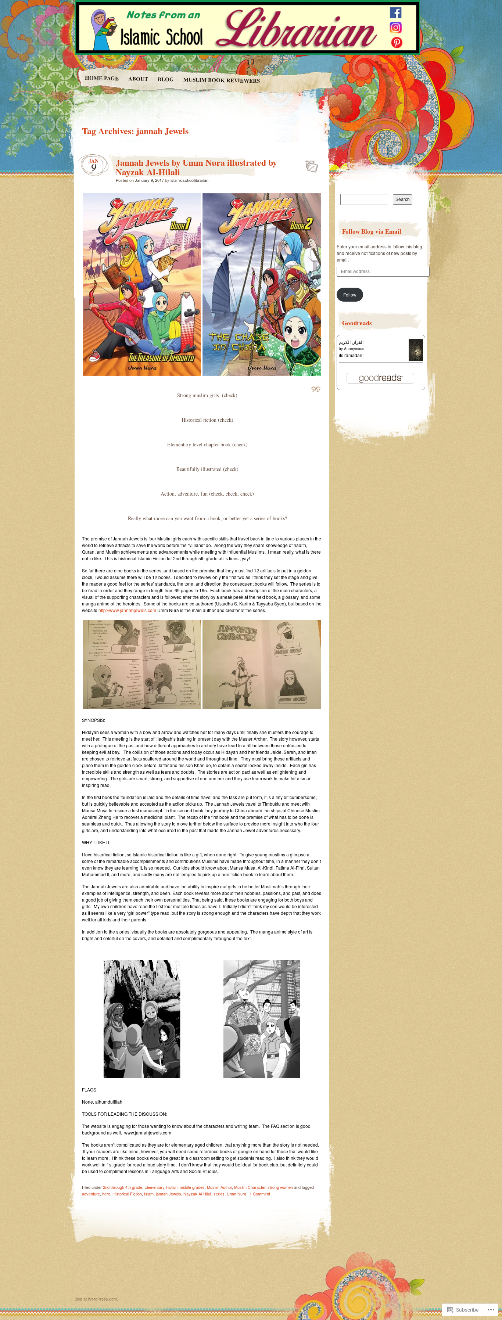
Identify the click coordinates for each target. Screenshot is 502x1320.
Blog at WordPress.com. (96, 1299)
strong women (280, 1187)
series (219, 1194)
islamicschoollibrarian (189, 180)
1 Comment (260, 1194)
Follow (349, 294)
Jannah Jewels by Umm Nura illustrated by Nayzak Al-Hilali (196, 167)
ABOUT (138, 78)
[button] (142, 285)
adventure (91, 1194)
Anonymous (354, 348)
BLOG (165, 79)
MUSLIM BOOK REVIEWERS (221, 80)
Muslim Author (219, 1187)
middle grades (192, 1187)
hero (106, 1194)
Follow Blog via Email (371, 231)
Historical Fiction (127, 1194)
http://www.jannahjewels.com (127, 610)
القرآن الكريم (351, 342)
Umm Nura (236, 1194)
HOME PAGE (101, 77)
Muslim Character (249, 1187)
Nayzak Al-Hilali (197, 1194)
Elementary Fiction (161, 1187)
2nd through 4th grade (122, 1187)
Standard (309, 164)
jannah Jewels (168, 1194)
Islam (149, 1194)
